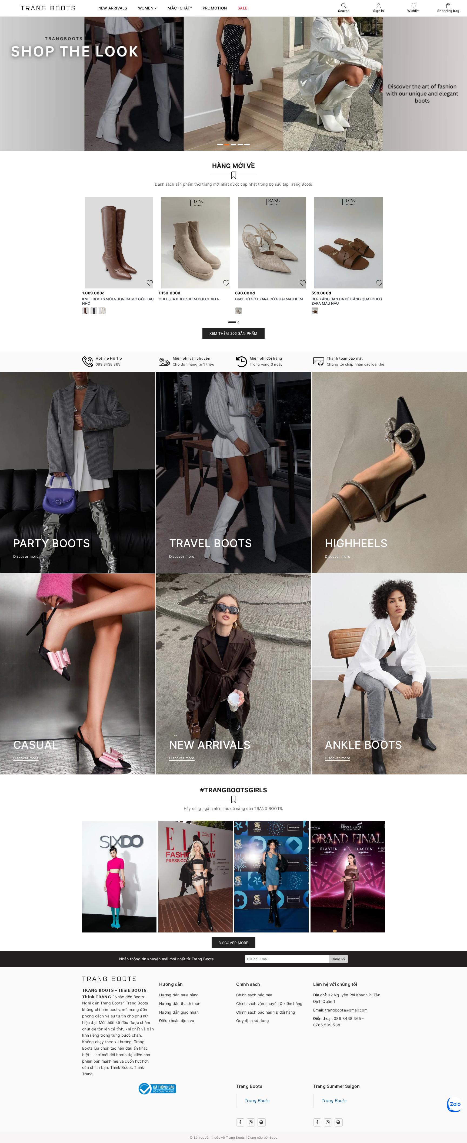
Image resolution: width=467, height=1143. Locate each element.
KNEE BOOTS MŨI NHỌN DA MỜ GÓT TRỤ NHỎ (118, 301)
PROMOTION (215, 8)
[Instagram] (251, 1122)
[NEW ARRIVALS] (234, 674)
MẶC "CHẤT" (180, 8)
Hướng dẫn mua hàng (179, 995)
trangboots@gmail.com (346, 1010)
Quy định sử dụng (252, 1020)
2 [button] (226, 144)
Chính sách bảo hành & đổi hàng (265, 1012)
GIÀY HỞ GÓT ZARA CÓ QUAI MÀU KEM (269, 299)
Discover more (233, 943)
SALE (242, 8)
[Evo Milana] (233, 83)
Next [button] (400, 264)
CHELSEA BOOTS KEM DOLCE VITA (189, 299)
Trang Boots (257, 1100)
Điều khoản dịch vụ (176, 1020)
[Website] (262, 1122)
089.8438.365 (347, 1018)
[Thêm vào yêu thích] (150, 283)
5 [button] (247, 144)
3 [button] (233, 144)
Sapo (273, 1137)
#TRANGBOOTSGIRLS (233, 790)
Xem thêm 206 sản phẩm (233, 333)
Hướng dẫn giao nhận (179, 1012)
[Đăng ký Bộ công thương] (156, 1088)
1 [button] (220, 144)
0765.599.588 (326, 1025)
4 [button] (240, 144)
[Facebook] (240, 1122)
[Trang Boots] (48, 8)
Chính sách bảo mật (254, 995)
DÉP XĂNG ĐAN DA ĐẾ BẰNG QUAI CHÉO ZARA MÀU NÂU (347, 301)
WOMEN (146, 8)
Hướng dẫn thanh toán (179, 1003)
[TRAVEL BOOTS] (234, 472)
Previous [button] (67, 264)
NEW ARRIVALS (112, 8)
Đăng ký (338, 959)
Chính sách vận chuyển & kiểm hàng (269, 1003)
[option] (233, 83)
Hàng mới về (233, 166)
